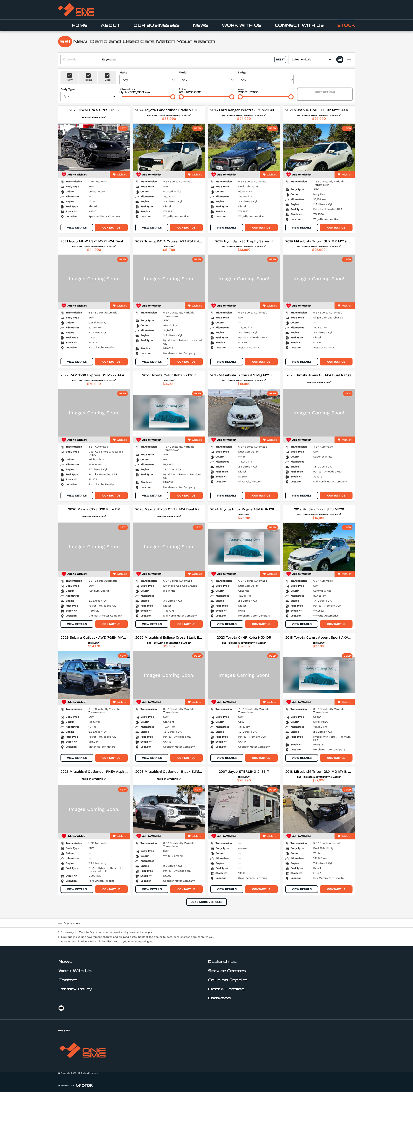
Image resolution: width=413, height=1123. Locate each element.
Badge (242, 72)
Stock (346, 25)
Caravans (219, 998)
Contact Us (111, 227)
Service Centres (227, 971)
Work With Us (241, 25)
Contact (68, 980)
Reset (280, 59)
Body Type (67, 89)
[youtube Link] (61, 1008)
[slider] (172, 96)
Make (123, 72)
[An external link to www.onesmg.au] (76, 9)
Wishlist (122, 174)
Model (183, 72)
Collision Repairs (227, 980)
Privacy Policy (75, 989)
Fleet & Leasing (226, 989)
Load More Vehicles (206, 902)
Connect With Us (299, 25)
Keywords (109, 59)
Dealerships (222, 961)
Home (80, 25)
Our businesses (157, 25)
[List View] (349, 59)
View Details (77, 227)
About (110, 25)
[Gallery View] (339, 59)
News (201, 25)
